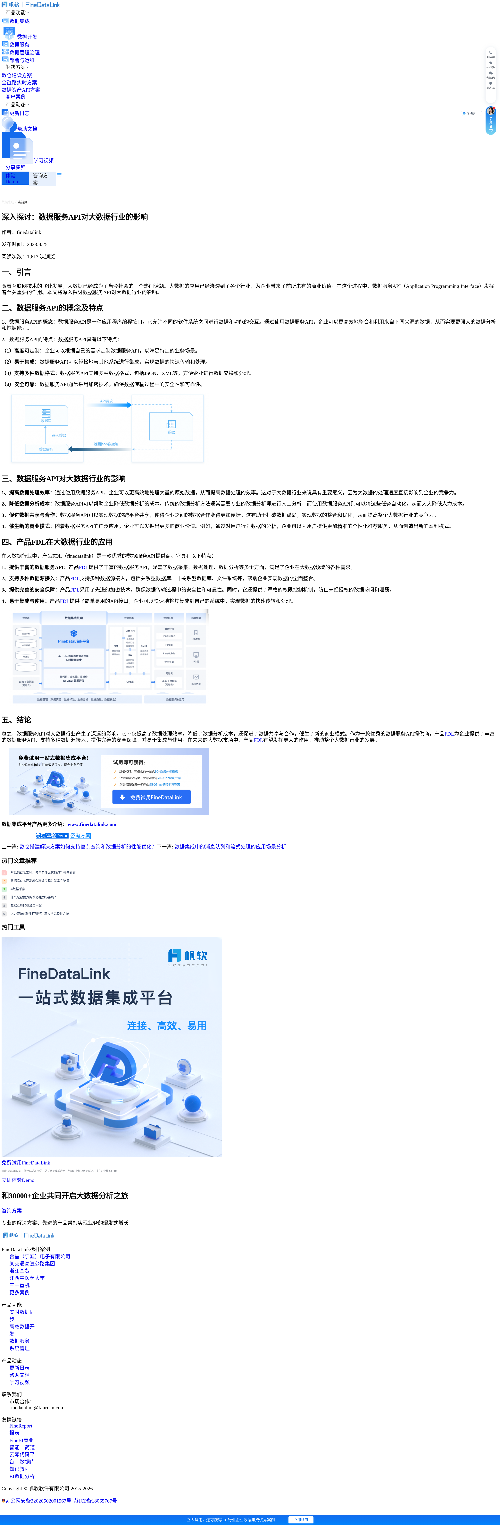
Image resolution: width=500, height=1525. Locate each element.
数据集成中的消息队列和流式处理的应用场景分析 (230, 847)
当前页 (22, 202)
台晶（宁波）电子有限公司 (39, 1256)
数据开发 (27, 37)
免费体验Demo (52, 836)
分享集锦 (15, 167)
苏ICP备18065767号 (94, 1501)
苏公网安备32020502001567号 (38, 1501)
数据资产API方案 (21, 90)
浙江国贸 (19, 1271)
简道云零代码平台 (22, 1455)
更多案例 (19, 1293)
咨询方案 (80, 836)
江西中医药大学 (27, 1278)
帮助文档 (27, 129)
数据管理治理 (24, 52)
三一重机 (19, 1285)
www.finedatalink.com (92, 824)
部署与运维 (22, 60)
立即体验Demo (18, 1180)
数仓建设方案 (17, 75)
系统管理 (19, 1348)
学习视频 (43, 161)
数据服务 (19, 45)
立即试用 (301, 1520)
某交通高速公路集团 (32, 1264)
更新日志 (19, 113)
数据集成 (19, 21)
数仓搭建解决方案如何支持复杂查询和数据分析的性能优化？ (88, 847)
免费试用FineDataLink (26, 1163)
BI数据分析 (22, 1476)
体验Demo (11, 178)
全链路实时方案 (19, 83)
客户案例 (15, 97)
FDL (83, 567)
